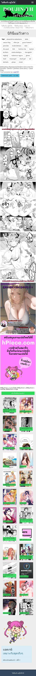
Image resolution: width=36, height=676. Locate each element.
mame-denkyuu (17, 52)
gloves (28, 55)
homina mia (22, 49)
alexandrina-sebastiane (14, 39)
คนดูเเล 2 (5, 558)
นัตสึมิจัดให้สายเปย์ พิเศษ (9, 485)
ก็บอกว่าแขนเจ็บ (24, 594)
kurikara (5, 52)
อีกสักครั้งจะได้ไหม (7, 521)
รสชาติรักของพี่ (7, 594)
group (14, 62)
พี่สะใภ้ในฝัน (6, 466)
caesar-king (6, 42)
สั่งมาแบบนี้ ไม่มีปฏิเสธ (8, 503)
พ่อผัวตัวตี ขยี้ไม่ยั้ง (24, 613)
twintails (5, 62)
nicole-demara (16, 46)
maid (4, 59)
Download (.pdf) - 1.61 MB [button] (10, 75)
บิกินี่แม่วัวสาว (18, 33)
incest (21, 62)
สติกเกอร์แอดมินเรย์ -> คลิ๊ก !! (11, 660)
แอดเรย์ (7, 649)
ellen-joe (16, 42)
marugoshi (28, 52)
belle (26, 39)
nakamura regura (17, 55)
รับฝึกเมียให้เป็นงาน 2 (25, 448)
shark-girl (23, 59)
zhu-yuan (6, 49)
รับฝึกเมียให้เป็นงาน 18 (25, 539)
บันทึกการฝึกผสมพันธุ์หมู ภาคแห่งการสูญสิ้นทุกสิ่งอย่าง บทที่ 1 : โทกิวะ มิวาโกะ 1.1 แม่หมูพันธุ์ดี (26, 558)
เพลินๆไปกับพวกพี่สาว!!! (25, 411)
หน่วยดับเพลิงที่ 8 (7, 430)
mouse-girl (13, 59)
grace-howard (26, 42)
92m (13, 49)
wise (25, 46)
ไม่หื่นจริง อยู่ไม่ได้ (8, 2)
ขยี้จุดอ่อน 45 (23, 466)
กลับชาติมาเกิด (7, 613)
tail (30, 59)
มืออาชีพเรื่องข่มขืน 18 (25, 485)
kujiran (31, 49)
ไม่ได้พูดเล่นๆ (23, 503)
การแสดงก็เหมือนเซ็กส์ (8, 448)
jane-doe (6, 46)
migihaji (5, 55)
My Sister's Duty (24, 576)
